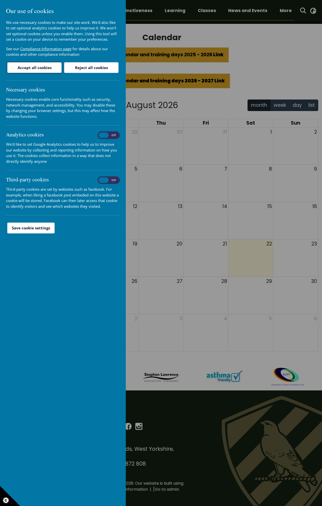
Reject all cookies (91, 67)
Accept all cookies (35, 67)
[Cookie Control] (10, 496)
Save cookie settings (31, 227)
